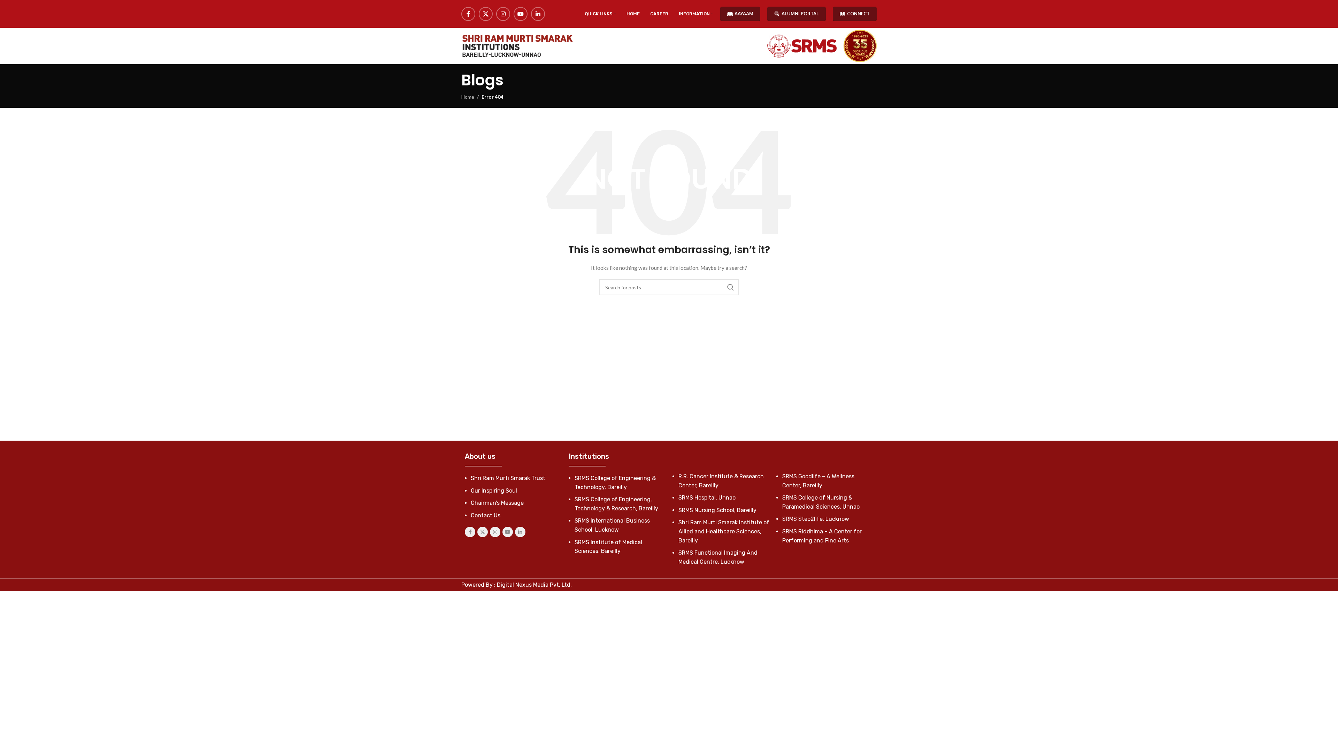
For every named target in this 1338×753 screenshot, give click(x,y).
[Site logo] (517, 46)
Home (467, 97)
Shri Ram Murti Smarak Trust (508, 478)
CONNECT (858, 13)
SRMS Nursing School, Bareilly (717, 510)
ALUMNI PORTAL (800, 13)
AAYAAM (744, 13)
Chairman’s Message (497, 503)
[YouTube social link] (521, 14)
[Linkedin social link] (538, 14)
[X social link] (486, 14)
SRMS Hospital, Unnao (707, 497)
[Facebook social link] (468, 14)
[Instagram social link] (503, 14)
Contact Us (485, 515)
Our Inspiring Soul (494, 490)
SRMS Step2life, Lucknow (815, 519)
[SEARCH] (731, 287)
